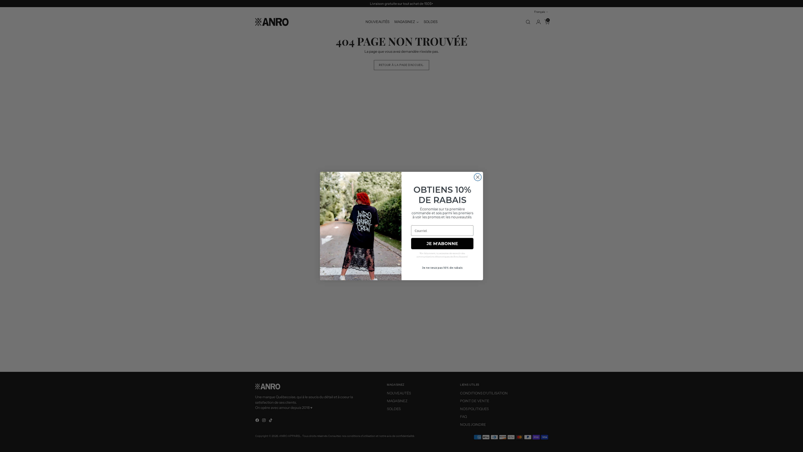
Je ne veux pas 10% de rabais (442, 267)
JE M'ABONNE (442, 243)
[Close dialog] (477, 177)
